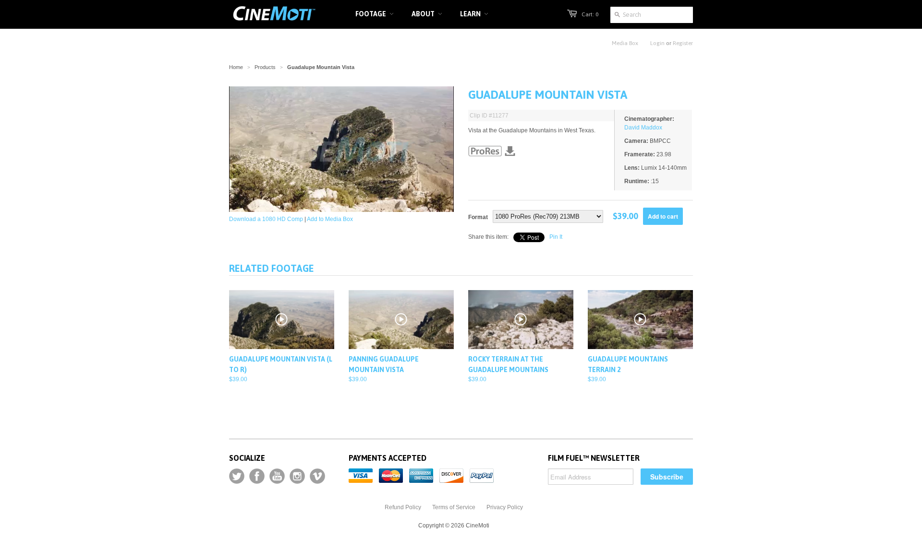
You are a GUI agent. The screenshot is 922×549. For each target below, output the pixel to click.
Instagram (297, 476)
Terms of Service (453, 507)
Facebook (257, 476)
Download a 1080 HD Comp (266, 219)
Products (265, 67)
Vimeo (317, 476)
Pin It (555, 237)
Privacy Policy (504, 507)
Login (657, 43)
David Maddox (643, 127)
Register (683, 43)
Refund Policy (403, 507)
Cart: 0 (590, 14)
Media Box (625, 43)
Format (478, 217)
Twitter (236, 476)
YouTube (277, 476)
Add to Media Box (330, 219)
